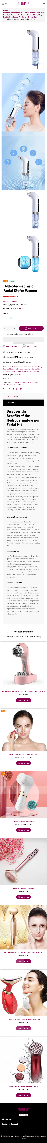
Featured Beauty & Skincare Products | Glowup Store (23, 14)
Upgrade (10, 318)
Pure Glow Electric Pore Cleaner (23, 821)
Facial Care (17, 375)
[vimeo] (20, 388)
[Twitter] (10, 388)
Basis (5, 318)
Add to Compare (32, 346)
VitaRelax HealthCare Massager (23, 888)
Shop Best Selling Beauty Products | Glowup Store (22, 16)
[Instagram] (17, 388)
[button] (23, 339)
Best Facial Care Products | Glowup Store (19, 13)
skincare (6, 384)
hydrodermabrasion (30, 382)
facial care (19, 382)
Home (5, 11)
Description (13, 396)
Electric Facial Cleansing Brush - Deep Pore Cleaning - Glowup (23, 691)
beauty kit (11, 382)
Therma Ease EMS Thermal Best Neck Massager (23, 1019)
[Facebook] (13, 388)
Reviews (11, 403)
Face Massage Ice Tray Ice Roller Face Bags (23, 754)
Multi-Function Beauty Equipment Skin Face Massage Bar (23, 952)
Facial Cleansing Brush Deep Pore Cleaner (23, 1086)
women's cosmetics (17, 384)
